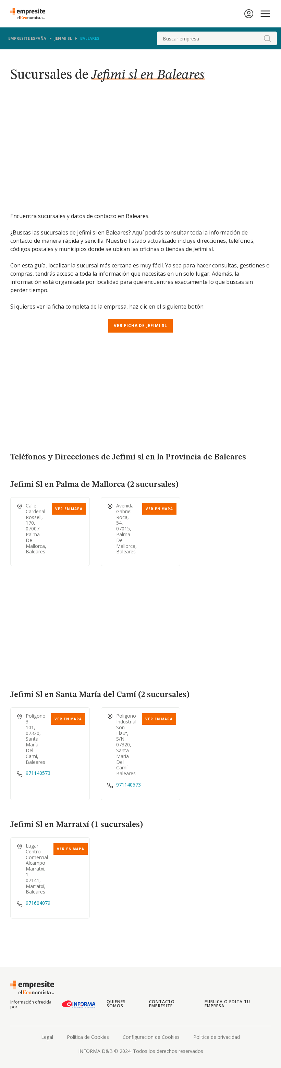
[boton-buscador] (267, 38)
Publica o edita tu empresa (227, 1004)
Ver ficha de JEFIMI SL (140, 325)
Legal (47, 1037)
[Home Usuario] (248, 13)
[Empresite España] (30, 13)
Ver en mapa (69, 508)
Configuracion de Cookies (151, 1037)
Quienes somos (116, 1004)
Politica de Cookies (88, 1037)
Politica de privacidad (216, 1037)
